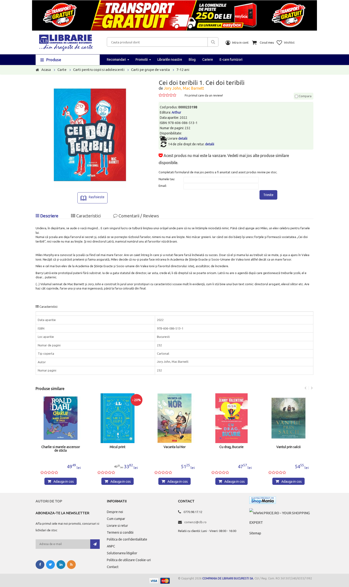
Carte (61, 70)
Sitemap (255, 533)
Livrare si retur (117, 525)
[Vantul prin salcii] (288, 418)
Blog (192, 59)
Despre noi (115, 512)
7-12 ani (182, 70)
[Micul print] (117, 418)
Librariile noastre (169, 59)
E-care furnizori (231, 59)
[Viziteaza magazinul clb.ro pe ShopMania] (262, 501)
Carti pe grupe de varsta (150, 70)
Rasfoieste (96, 197)
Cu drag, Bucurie (231, 447)
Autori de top (49, 501)
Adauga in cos (63, 481)
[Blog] (71, 564)
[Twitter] (50, 564)
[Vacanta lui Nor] (174, 418)
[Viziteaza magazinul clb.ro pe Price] (281, 513)
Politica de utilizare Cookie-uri (129, 560)
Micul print (117, 447)
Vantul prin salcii (288, 447)
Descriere (48, 215)
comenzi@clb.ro (195, 522)
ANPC (111, 546)
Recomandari (116, 59)
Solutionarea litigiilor (122, 553)
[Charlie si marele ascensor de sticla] (60, 418)
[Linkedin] (61, 564)
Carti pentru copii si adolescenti (98, 70)
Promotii (142, 59)
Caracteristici (88, 215)
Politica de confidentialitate (127, 539)
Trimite (268, 195)
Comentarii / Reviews (138, 215)
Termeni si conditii (120, 532)
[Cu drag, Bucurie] (231, 418)
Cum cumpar (116, 519)
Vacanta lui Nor (175, 447)
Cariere (207, 59)
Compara (304, 96)
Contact (112, 567)
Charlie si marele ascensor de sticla (60, 448)
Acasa (46, 70)
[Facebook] (40, 564)
